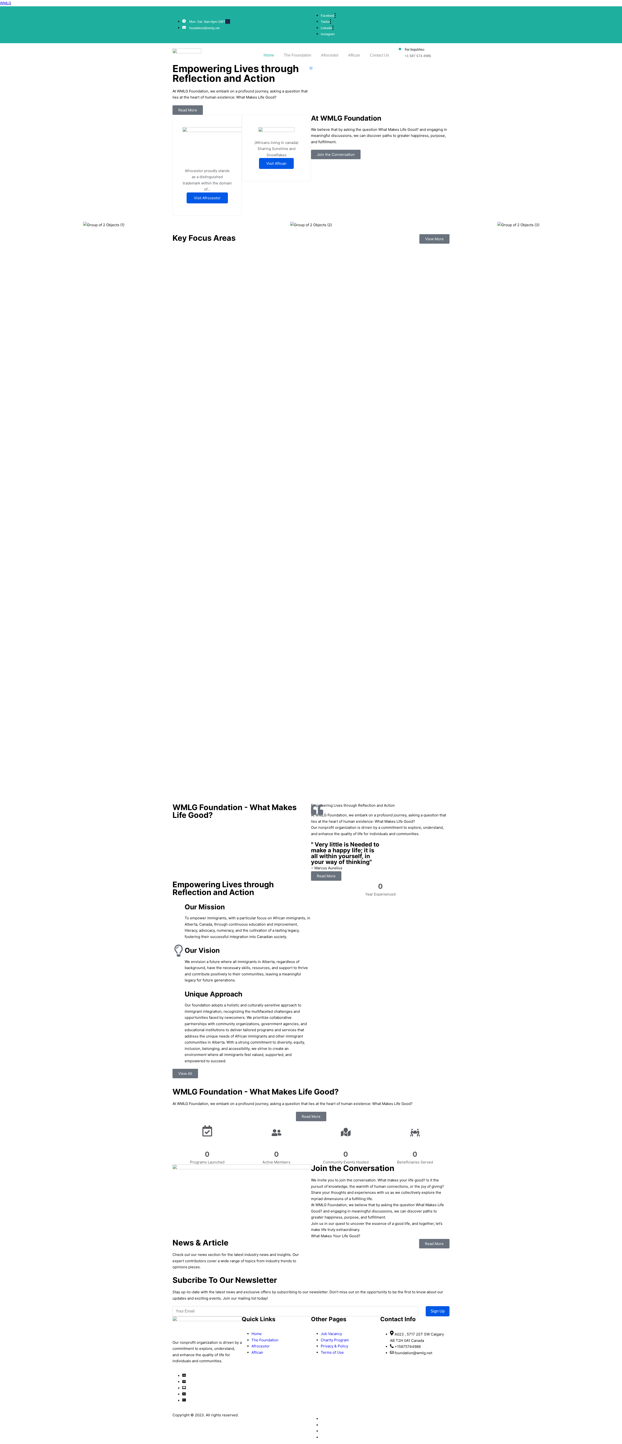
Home (269, 55)
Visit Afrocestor (207, 198)
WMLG (5, 3)
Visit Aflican (276, 163)
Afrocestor (329, 55)
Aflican (354, 55)
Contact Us (379, 55)
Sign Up (438, 1311)
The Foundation (297, 55)
